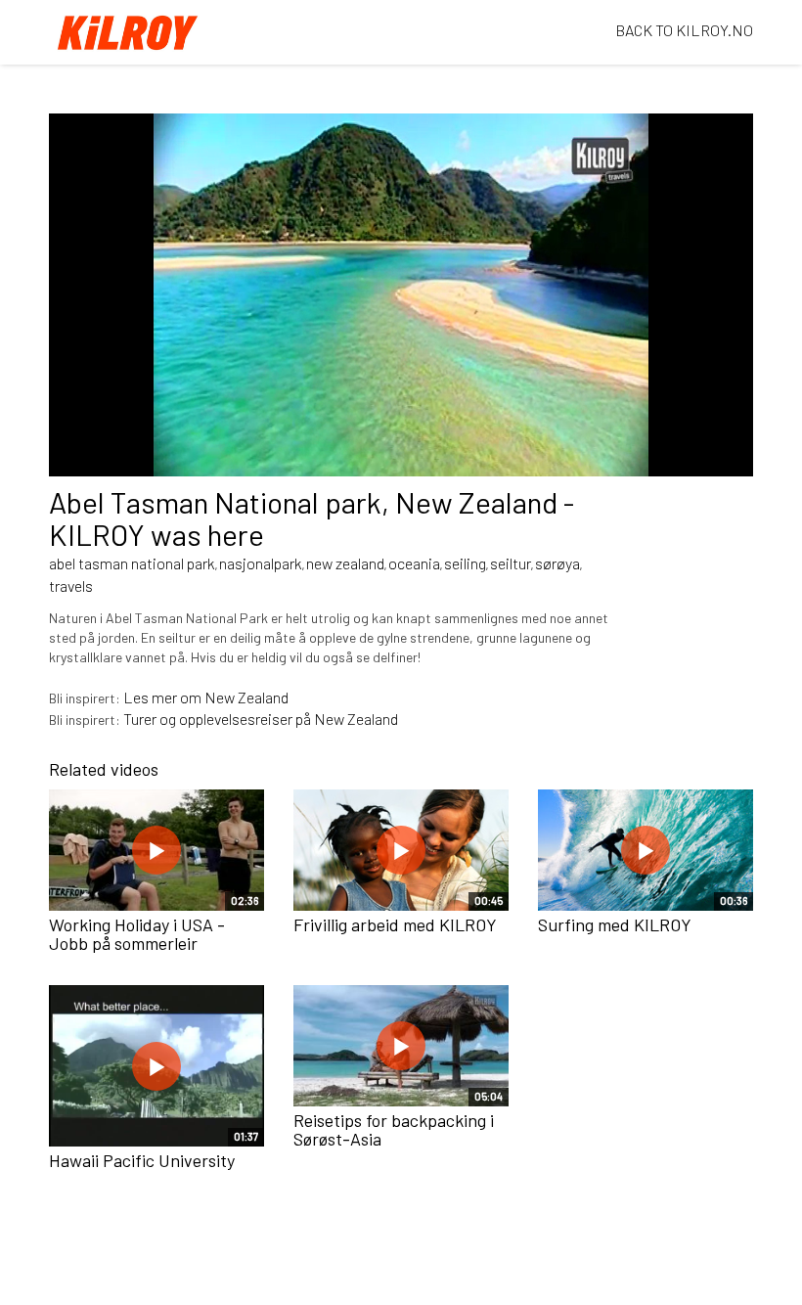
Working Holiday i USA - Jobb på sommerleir (137, 934)
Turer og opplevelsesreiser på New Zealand (260, 718)
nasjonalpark (260, 563)
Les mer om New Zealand (206, 697)
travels (71, 585)
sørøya (557, 563)
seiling (465, 563)
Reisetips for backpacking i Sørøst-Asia (393, 1129)
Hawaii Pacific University (142, 1160)
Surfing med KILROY (614, 924)
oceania (414, 563)
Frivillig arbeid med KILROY (395, 924)
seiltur (510, 563)
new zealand (345, 563)
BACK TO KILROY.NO (684, 30)
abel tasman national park (132, 563)
